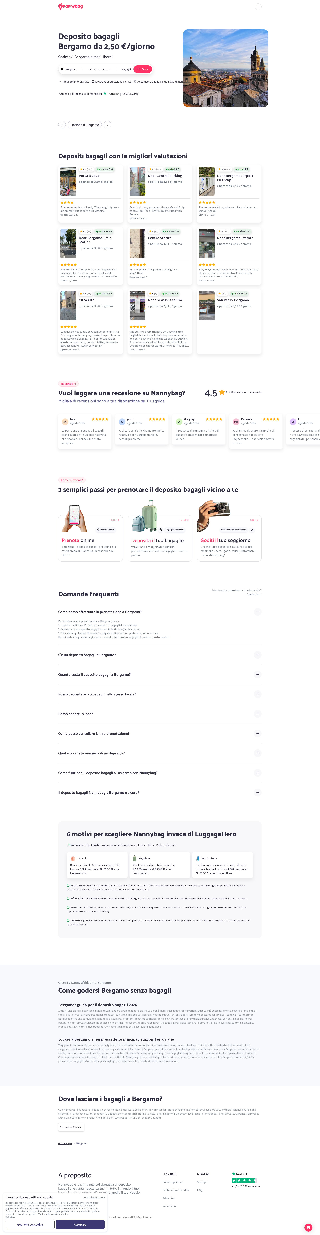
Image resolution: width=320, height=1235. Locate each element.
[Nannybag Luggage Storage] (72, 6)
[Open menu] (258, 6)
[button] (308, 1228)
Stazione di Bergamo (84, 125)
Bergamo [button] (71, 69)
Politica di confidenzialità (120, 1217)
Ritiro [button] (106, 69)
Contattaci (254, 594)
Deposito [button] (93, 69)
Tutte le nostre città (175, 1190)
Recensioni (169, 1206)
